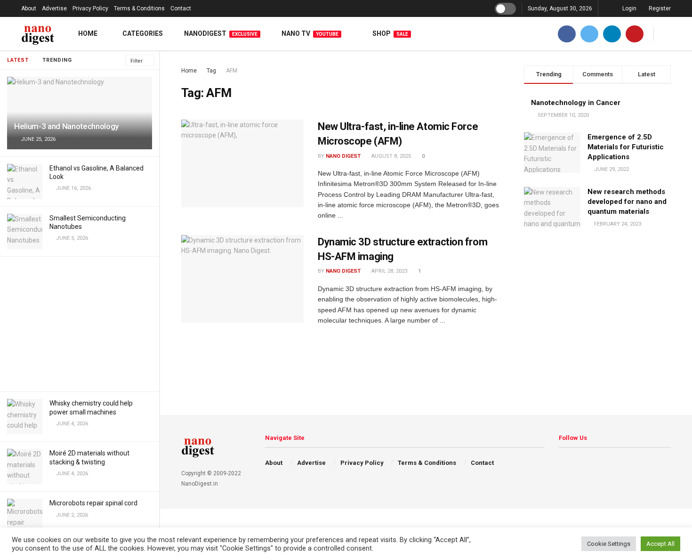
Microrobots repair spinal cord (93, 503)
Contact (180, 8)
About (28, 8)
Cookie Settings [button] (608, 543)
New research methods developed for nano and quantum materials (627, 201)
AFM (231, 70)
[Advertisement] (79, 322)
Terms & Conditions (139, 8)
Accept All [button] (660, 543)
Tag (211, 70)
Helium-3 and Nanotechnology (66, 126)
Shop (390, 33)
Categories (142, 33)
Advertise (54, 8)
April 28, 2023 (388, 271)
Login (628, 8)
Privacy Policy (90, 8)
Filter (136, 61)
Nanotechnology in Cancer (575, 102)
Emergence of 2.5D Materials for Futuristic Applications (625, 147)
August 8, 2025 (390, 156)
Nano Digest (343, 156)
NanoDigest (220, 33)
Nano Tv (310, 33)
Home (87, 33)
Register (659, 8)
